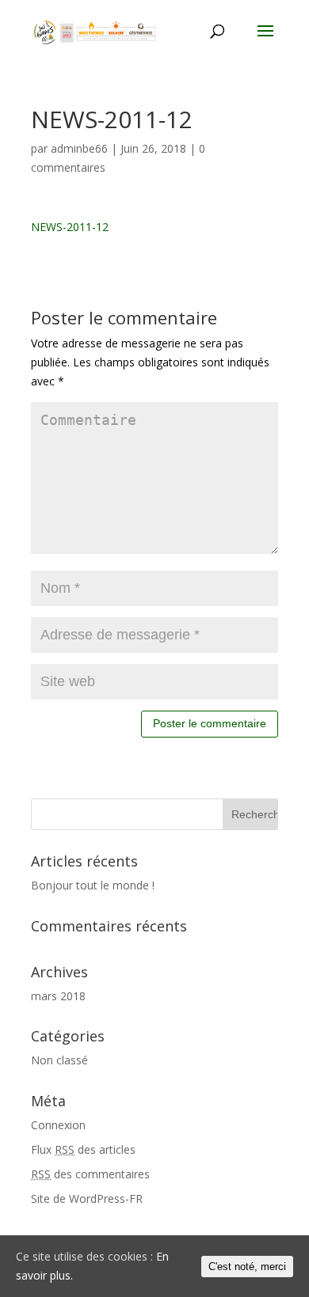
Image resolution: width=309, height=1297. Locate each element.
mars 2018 (58, 995)
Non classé (59, 1060)
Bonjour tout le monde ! (92, 885)
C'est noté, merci (247, 1266)
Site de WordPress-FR (87, 1198)
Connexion (58, 1124)
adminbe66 (79, 148)
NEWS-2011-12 (70, 226)
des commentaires (90, 1173)
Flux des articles (83, 1149)
